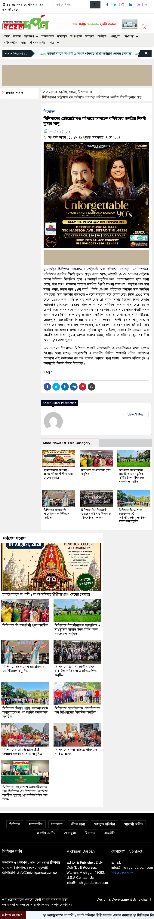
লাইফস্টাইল (10, 42)
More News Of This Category (67, 443)
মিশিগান (14, 824)
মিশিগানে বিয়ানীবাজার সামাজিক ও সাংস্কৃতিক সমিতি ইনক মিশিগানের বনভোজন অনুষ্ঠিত (131, 475)
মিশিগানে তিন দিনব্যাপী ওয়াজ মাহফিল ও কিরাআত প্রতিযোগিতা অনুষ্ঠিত (96, 513)
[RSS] (146, 5)
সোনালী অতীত (133, 824)
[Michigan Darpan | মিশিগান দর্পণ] (25, 22)
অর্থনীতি (102, 36)
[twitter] (115, 5)
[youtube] (138, 5)
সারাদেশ (29, 36)
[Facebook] (47, 387)
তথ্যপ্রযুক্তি (76, 36)
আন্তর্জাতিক (48, 36)
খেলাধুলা (115, 36)
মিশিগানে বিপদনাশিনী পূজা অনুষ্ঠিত (25, 625)
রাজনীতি (62, 36)
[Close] (143, 54)
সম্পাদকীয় (36, 824)
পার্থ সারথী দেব (60, 132)
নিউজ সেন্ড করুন (122, 873)
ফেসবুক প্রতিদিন (104, 824)
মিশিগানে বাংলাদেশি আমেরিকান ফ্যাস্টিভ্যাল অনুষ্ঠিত (57, 513)
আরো (52, 42)
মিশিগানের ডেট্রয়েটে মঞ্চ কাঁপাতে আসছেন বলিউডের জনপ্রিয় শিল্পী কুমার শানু (92, 97)
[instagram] (123, 5)
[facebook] (108, 5)
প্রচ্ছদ (7, 36)
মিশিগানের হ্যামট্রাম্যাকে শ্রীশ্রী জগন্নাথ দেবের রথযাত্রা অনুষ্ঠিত (22, 752)
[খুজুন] (95, 4)
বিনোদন (89, 36)
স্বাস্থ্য (23, 42)
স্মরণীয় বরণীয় (46, 833)
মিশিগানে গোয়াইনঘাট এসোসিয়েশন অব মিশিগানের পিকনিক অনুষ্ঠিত (77, 710)
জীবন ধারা (78, 824)
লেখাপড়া (129, 36)
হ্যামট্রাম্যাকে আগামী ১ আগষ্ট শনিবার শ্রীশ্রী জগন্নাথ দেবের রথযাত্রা (65, 53)
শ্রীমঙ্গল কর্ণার (37, 42)
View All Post (136, 414)
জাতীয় (17, 36)
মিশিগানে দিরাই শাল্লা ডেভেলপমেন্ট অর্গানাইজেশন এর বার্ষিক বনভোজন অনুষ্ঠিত (132, 515)
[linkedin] (131, 5)
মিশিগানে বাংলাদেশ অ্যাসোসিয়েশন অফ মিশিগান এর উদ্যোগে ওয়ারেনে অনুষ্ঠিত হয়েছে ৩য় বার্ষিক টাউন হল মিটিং (25, 793)
